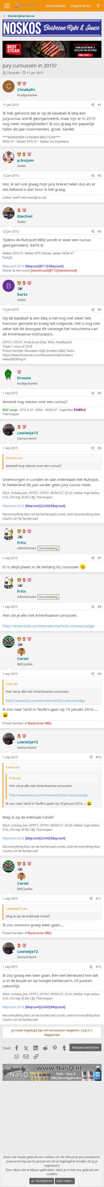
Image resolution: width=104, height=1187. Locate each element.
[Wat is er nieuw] (98, 5)
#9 (99, 674)
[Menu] (7, 6)
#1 (99, 105)
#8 (99, 607)
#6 (99, 448)
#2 (99, 175)
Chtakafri (13, 72)
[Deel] (92, 105)
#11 (98, 898)
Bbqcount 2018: (34, 506)
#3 (99, 231)
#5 (99, 393)
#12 (98, 967)
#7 (99, 558)
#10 (98, 757)
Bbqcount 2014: (33, 266)
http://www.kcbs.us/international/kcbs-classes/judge (48, 625)
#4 (99, 309)
